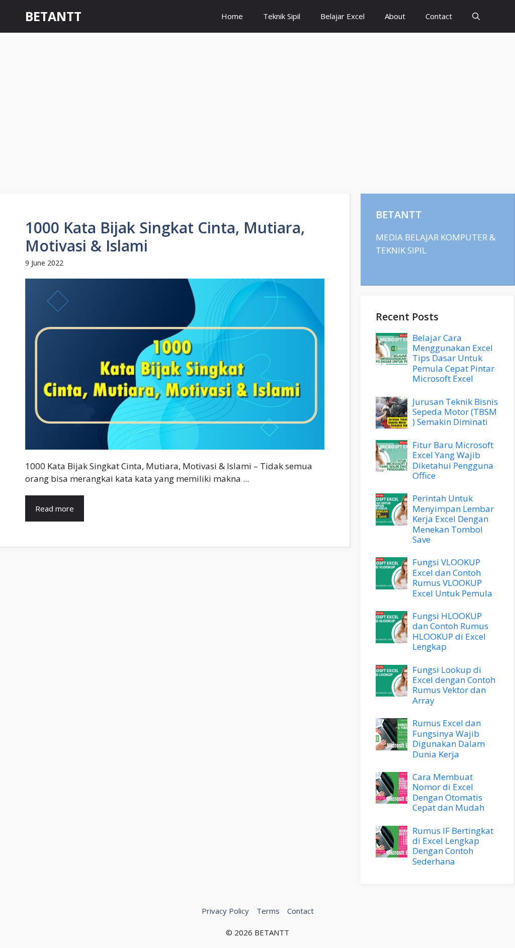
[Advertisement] (257, 108)
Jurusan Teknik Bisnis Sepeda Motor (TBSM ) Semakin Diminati (455, 412)
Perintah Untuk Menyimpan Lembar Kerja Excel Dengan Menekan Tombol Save (453, 518)
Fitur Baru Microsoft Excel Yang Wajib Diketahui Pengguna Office (452, 460)
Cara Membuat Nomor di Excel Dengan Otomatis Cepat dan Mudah (448, 792)
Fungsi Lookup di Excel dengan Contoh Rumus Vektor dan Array (453, 685)
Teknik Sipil (281, 16)
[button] (476, 16)
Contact (438, 16)
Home (232, 16)
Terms (268, 911)
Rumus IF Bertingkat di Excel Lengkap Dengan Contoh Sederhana (452, 846)
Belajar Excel (342, 16)
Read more (54, 508)
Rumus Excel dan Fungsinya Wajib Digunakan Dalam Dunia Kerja (448, 738)
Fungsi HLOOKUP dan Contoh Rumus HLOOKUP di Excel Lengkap (450, 631)
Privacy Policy (225, 911)
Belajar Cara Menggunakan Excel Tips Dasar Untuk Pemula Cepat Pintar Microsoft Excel (453, 358)
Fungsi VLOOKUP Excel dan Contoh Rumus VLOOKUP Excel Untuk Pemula (452, 577)
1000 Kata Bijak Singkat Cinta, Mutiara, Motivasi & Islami (165, 236)
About (395, 16)
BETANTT (53, 16)
